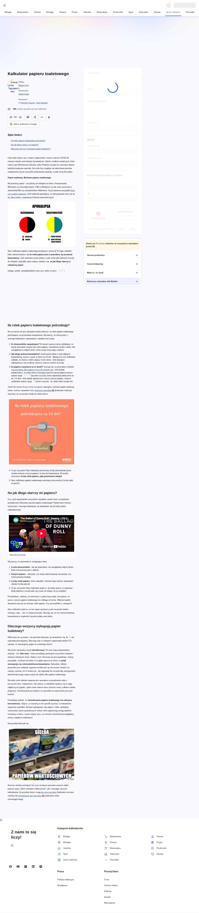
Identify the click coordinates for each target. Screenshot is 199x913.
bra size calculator (49, 792)
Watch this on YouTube (17, 555)
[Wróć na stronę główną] (16, 5)
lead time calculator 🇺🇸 (44, 390)
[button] (112, 245)
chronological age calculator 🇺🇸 (31, 796)
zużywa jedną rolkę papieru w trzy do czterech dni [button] (32, 370)
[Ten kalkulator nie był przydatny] (21, 117)
